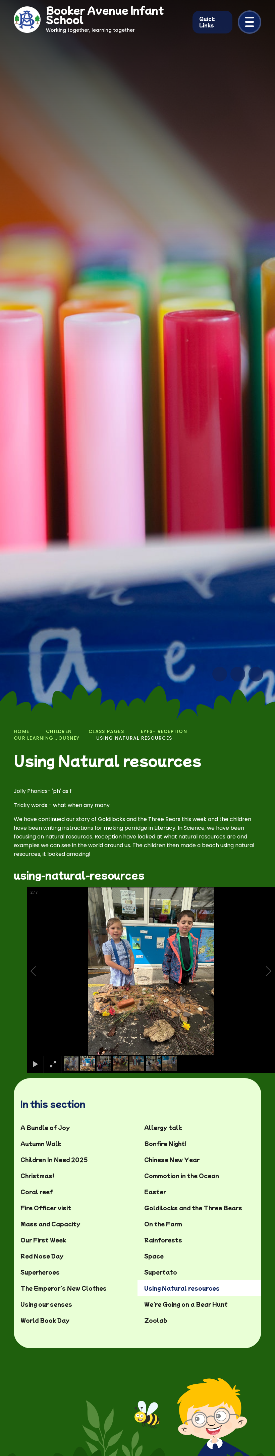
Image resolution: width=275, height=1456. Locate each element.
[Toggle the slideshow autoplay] (256, 674)
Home (21, 731)
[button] (41, 971)
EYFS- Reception (164, 731)
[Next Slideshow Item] (237, 674)
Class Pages (106, 731)
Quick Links (207, 21)
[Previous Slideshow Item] (219, 674)
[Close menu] (249, 22)
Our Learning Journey (46, 738)
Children (59, 731)
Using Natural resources (134, 738)
